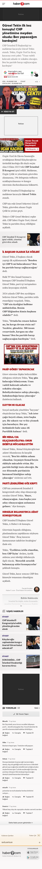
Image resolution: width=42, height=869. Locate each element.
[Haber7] (21, 4)
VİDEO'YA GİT (8, 112)
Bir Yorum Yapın (22, 714)
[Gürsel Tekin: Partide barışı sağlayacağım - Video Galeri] (21, 97)
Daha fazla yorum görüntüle (20, 823)
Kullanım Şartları (7, 835)
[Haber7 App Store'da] (33, 852)
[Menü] (4, 4)
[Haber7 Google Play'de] (33, 857)
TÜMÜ (36, 708)
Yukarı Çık (32, 835)
